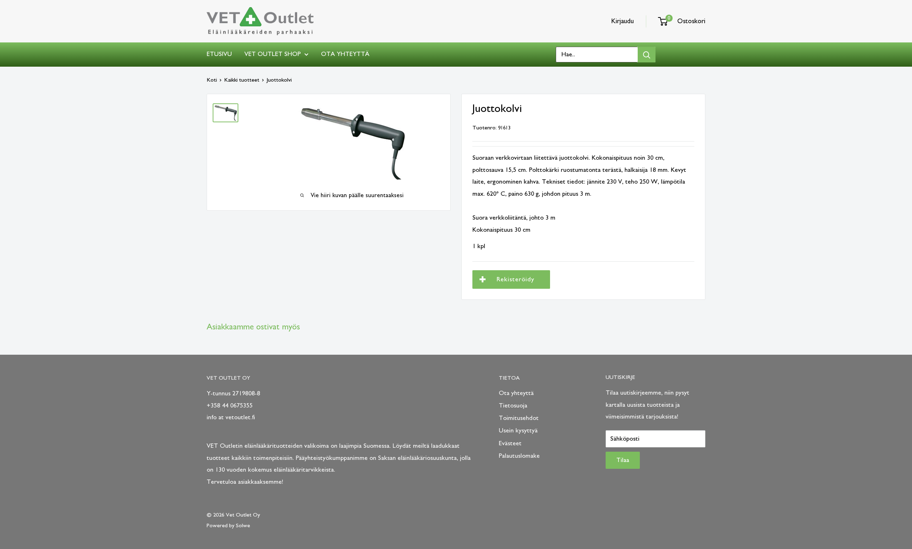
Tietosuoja (513, 405)
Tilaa (622, 460)
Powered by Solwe (228, 525)
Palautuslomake (519, 456)
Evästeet (510, 443)
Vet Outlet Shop (272, 54)
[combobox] (597, 54)
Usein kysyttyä (518, 430)
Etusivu (219, 54)
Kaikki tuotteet (241, 80)
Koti (212, 80)
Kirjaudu (622, 21)
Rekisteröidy (515, 279)
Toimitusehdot (519, 418)
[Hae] (647, 54)
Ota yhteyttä (345, 54)
